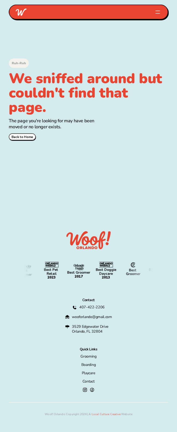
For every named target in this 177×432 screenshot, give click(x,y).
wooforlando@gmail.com (92, 316)
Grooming (88, 356)
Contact (89, 381)
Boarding (88, 364)
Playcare (88, 373)
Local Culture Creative (106, 414)
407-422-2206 (92, 307)
